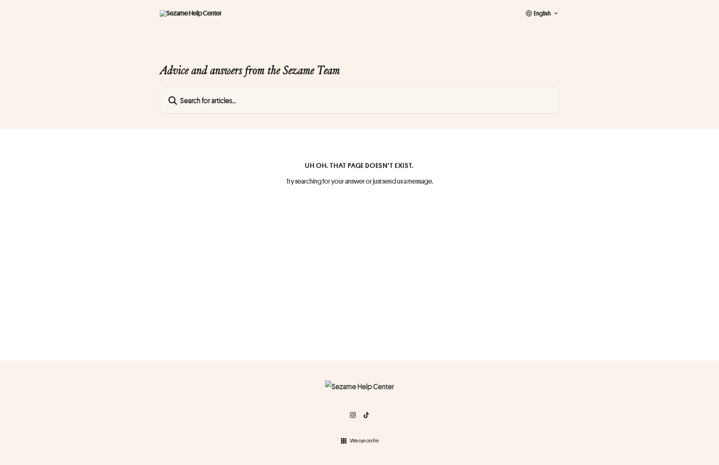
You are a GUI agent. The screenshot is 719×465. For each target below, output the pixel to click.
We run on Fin (364, 440)
